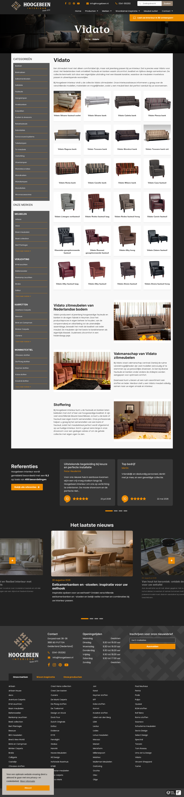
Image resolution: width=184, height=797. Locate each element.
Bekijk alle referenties (25, 487)
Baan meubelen (22, 232)
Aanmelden (152, 646)
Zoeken (167, 3)
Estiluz (18, 290)
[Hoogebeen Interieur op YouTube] (78, 3)
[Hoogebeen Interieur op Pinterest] (74, 3)
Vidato (95, 39)
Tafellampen (20, 143)
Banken (18, 66)
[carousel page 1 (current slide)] (109, 510)
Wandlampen (21, 181)
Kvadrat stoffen (22, 381)
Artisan (18, 219)
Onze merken (20, 677)
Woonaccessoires (23, 194)
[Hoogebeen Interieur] (30, 7)
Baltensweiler (21, 271)
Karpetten (19, 111)
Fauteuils (19, 91)
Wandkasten (20, 175)
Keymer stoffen (22, 368)
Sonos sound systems (24, 136)
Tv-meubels (20, 149)
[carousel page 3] (120, 510)
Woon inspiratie (46, 677)
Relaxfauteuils (21, 123)
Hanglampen (21, 98)
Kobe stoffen (21, 374)
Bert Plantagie (21, 245)
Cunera (18, 335)
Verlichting (20, 156)
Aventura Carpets (23, 310)
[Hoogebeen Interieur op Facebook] (66, 3)
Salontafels (20, 130)
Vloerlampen (21, 162)
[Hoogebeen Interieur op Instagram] (69, 3)
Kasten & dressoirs (23, 117)
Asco (17, 225)
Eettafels (19, 85)
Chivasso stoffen (22, 355)
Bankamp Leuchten (23, 277)
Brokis (18, 284)
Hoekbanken (21, 104)
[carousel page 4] (125, 510)
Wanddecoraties (22, 169)
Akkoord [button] (28, 788)
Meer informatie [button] (27, 781)
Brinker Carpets (22, 329)
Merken (105, 11)
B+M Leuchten (21, 264)
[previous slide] (12, 560)
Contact (166, 11)
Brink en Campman (23, 322)
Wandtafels (20, 188)
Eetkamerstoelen (22, 79)
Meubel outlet (151, 11)
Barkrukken (20, 72)
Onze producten (72, 677)
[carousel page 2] (116, 510)
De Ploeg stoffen (22, 361)
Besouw (18, 316)
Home (78, 11)
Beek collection (22, 238)
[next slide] (171, 560)
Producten (90, 11)
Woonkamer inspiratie (127, 11)
